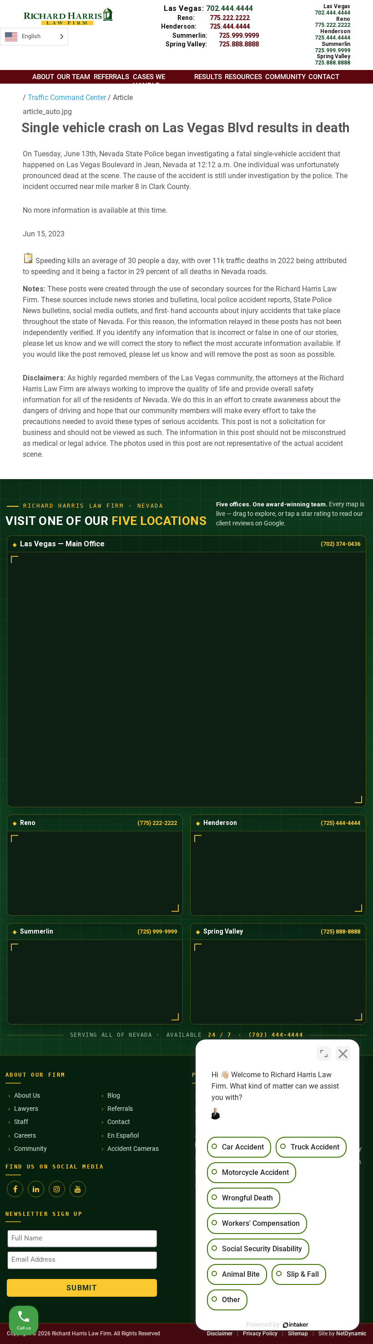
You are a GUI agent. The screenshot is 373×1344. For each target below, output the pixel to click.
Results (208, 77)
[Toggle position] (324, 1053)
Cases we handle (149, 81)
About (43, 77)
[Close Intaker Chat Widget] (343, 1053)
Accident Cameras (133, 1148)
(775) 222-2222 (157, 822)
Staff (21, 1121)
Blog (113, 1095)
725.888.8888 (239, 44)
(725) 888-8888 (340, 931)
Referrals (120, 1108)
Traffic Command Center (66, 97)
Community (30, 1148)
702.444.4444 (229, 8)
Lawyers (26, 1108)
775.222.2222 (230, 17)
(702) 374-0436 (340, 543)
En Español (123, 1135)
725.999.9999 (239, 35)
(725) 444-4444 (340, 822)
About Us (27, 1095)
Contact (118, 1121)
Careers (25, 1135)
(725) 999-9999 (157, 931)
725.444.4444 (230, 26)
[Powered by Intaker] (295, 1325)
